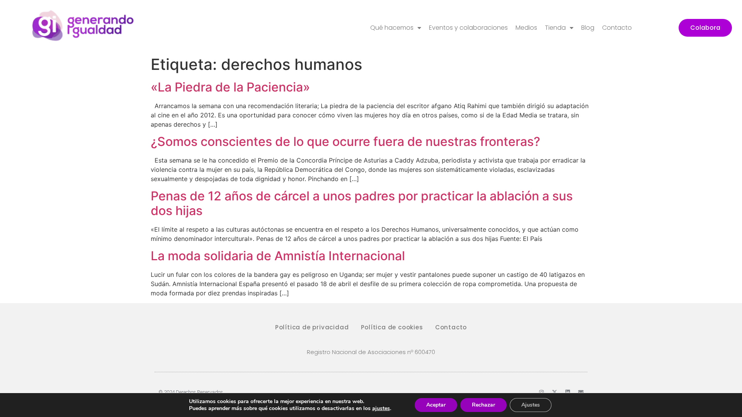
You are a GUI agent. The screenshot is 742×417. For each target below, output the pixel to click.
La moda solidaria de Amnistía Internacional (278, 255)
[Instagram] (541, 392)
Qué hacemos (392, 27)
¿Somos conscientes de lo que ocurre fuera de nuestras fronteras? (345, 141)
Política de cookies (392, 327)
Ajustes (530, 405)
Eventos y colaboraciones (468, 27)
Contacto (617, 27)
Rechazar (483, 405)
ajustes (381, 408)
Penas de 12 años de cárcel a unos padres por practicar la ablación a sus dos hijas (362, 203)
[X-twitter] (554, 392)
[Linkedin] (567, 392)
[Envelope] (581, 392)
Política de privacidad (312, 327)
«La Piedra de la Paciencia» (230, 87)
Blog (587, 27)
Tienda (555, 27)
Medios (526, 27)
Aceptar (436, 405)
